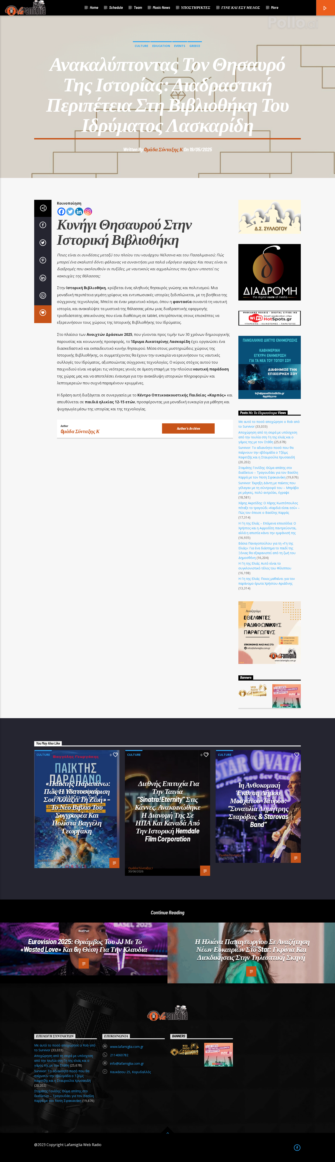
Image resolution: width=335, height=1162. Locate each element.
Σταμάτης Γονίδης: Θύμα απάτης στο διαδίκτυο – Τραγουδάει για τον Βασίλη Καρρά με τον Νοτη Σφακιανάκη (268, 472)
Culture (141, 46)
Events (179, 46)
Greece (194, 46)
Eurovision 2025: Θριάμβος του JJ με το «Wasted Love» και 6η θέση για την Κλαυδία (83, 945)
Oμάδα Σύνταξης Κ (163, 149)
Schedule (116, 7)
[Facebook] (61, 212)
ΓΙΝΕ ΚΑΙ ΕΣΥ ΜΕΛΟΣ (240, 7)
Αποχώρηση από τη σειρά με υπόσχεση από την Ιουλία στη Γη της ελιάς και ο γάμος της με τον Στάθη (267, 437)
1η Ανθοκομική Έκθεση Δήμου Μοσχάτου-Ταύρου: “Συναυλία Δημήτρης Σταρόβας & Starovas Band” (258, 804)
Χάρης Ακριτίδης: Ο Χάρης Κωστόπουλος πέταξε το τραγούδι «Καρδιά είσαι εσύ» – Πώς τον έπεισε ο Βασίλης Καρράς (269, 508)
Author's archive (188, 428)
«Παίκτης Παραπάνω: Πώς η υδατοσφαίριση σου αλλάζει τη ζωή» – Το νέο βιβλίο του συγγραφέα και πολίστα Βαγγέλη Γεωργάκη (77, 807)
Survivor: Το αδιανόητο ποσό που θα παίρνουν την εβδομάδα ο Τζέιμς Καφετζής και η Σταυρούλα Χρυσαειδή (266, 452)
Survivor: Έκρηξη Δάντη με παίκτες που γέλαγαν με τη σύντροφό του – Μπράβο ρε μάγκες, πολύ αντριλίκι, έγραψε (268, 488)
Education (161, 46)
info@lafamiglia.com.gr (127, 1063)
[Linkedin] (79, 212)
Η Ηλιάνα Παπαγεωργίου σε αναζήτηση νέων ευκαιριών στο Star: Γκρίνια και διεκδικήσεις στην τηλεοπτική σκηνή (252, 949)
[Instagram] (88, 212)
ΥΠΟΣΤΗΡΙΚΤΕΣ (195, 7)
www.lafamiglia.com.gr (126, 1046)
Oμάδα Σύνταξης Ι (50, 860)
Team (138, 7)
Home (94, 7)
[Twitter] (70, 212)
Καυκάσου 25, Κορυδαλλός (130, 1072)
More (274, 7)
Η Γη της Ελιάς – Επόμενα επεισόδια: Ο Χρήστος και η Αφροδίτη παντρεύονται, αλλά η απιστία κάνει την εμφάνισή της (267, 528)
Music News (161, 7)
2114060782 (119, 1055)
